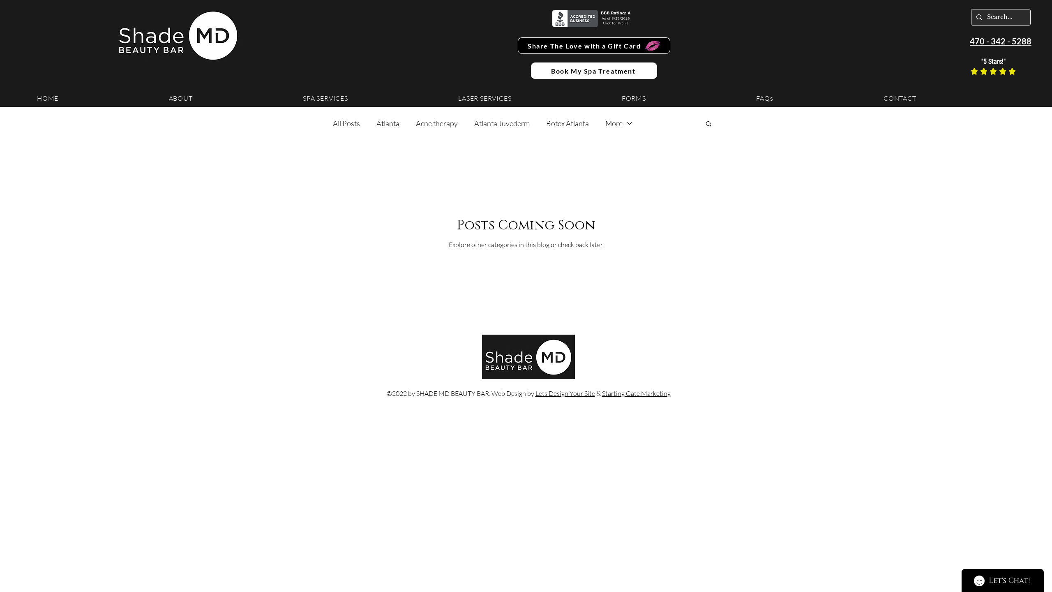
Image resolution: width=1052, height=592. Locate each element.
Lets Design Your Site (565, 393)
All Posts (346, 123)
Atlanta (387, 123)
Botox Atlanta (567, 123)
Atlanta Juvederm (502, 123)
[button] (709, 124)
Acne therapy (437, 123)
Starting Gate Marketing (636, 393)
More (614, 123)
